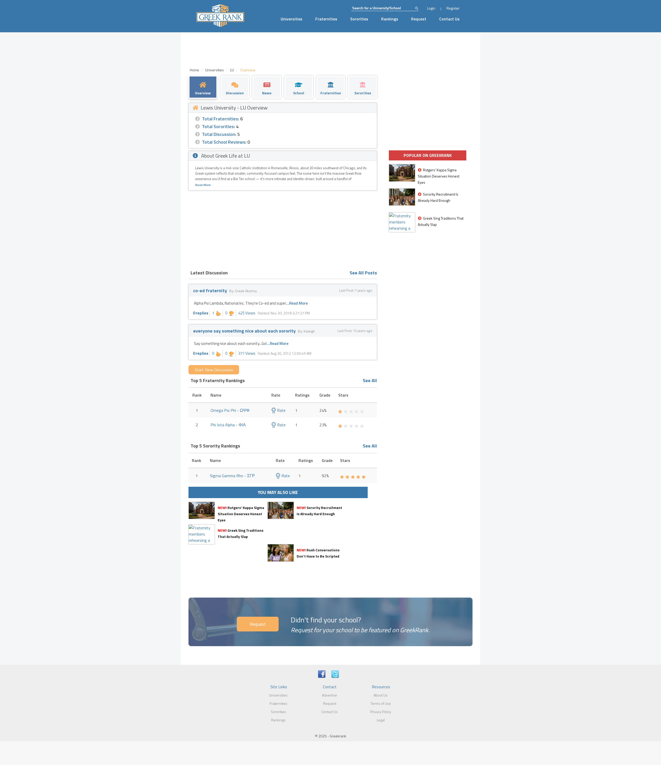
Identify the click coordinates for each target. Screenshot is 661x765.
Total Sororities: (218, 126)
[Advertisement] (282, 229)
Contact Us (449, 19)
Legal (381, 720)
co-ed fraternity (210, 290)
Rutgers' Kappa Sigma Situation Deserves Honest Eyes (241, 514)
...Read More (297, 303)
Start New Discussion (214, 370)
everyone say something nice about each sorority (244, 330)
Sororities (359, 19)
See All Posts (363, 272)
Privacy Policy (380, 711)
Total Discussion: (219, 134)
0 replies (200, 313)
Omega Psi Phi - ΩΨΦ (230, 410)
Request (418, 19)
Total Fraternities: (220, 118)
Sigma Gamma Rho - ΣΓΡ (232, 476)
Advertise (329, 695)
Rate (281, 410)
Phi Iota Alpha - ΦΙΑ (228, 425)
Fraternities (326, 19)
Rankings (389, 19)
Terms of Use (381, 703)
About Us (381, 695)
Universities (291, 19)
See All (370, 380)
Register (453, 8)
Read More (203, 184)
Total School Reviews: (224, 141)
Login (431, 8)
